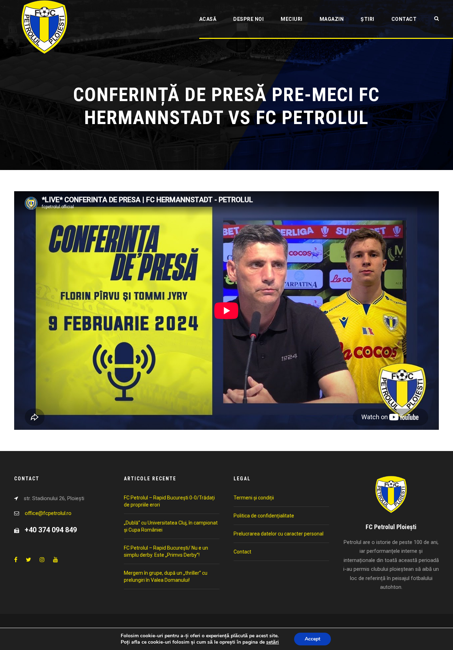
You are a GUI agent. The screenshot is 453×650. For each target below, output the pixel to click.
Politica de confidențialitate (264, 516)
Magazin (332, 19)
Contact (404, 19)
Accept (312, 639)
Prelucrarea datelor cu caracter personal (278, 534)
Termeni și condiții (254, 497)
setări (272, 642)
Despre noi (248, 19)
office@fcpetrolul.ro (48, 513)
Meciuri (292, 19)
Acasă (208, 19)
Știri (367, 19)
